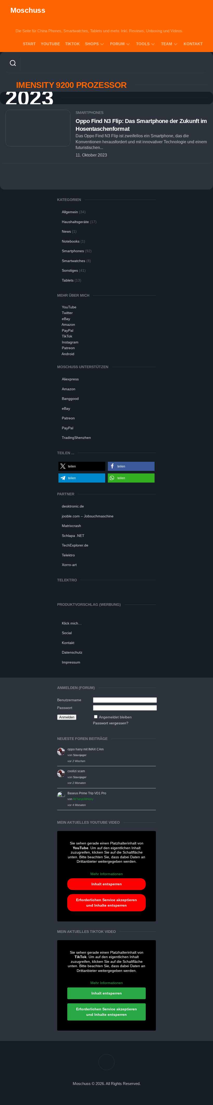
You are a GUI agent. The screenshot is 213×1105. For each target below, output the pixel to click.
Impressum (71, 662)
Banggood (70, 398)
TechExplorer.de (75, 545)
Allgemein (70, 212)
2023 (29, 98)
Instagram (70, 342)
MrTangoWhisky (83, 799)
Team (166, 44)
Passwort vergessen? (110, 723)
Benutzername (69, 700)
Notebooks (70, 241)
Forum (117, 44)
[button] (81, 466)
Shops (92, 44)
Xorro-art (69, 565)
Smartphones (89, 112)
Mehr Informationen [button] (106, 874)
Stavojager (79, 755)
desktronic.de (73, 506)
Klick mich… (72, 623)
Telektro (68, 555)
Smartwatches (73, 261)
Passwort (64, 708)
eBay (66, 319)
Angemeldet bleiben (115, 717)
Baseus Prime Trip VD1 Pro (87, 793)
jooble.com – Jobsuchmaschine (88, 516)
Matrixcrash (71, 526)
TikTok (72, 44)
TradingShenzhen (76, 438)
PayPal (67, 330)
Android (68, 354)
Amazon (68, 324)
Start (29, 44)
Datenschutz (72, 652)
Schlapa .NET (73, 536)
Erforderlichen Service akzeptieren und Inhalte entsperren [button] (106, 902)
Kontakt (193, 44)
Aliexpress (70, 379)
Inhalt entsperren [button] (106, 884)
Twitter (67, 313)
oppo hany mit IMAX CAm (86, 749)
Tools (143, 44)
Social (67, 633)
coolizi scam (76, 771)
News (66, 231)
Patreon (68, 348)
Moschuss (27, 10)
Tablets (68, 280)
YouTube (50, 44)
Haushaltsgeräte (75, 222)
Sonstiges (70, 270)
